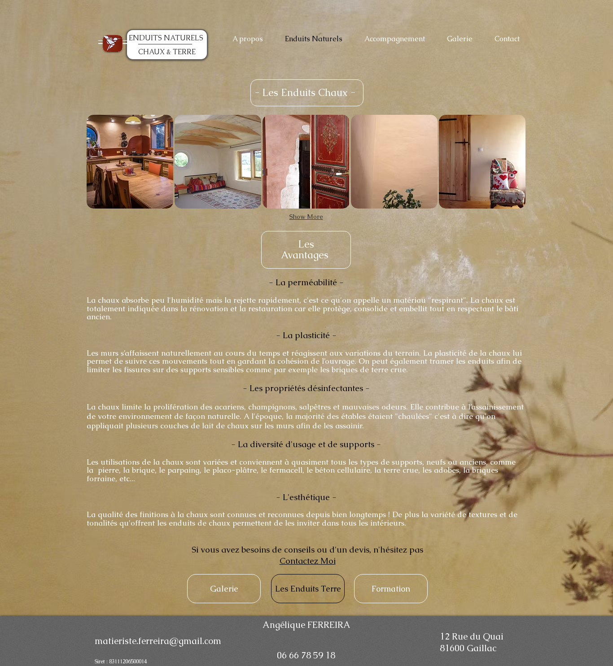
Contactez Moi (308, 560)
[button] (130, 162)
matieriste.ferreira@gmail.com (158, 641)
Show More (306, 217)
